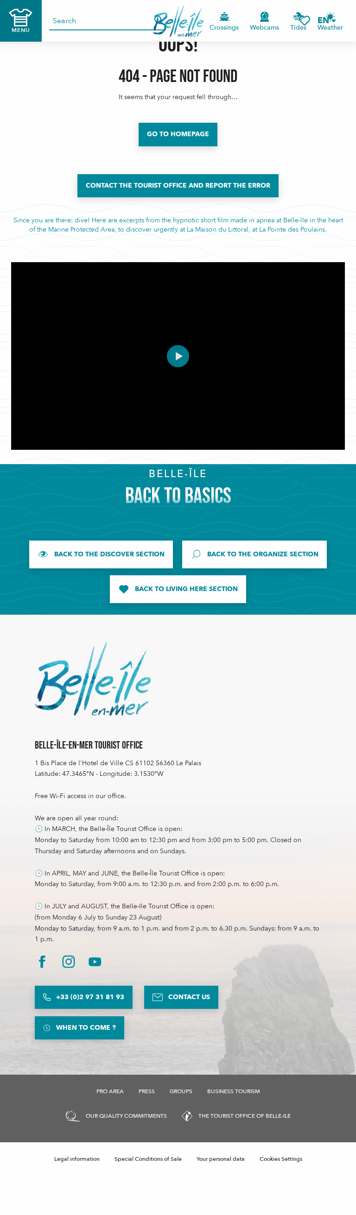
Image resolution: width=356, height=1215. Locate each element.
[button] (326, 20)
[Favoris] (304, 20)
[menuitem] (178, 21)
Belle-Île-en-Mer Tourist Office (89, 745)
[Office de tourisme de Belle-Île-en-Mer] (93, 679)
